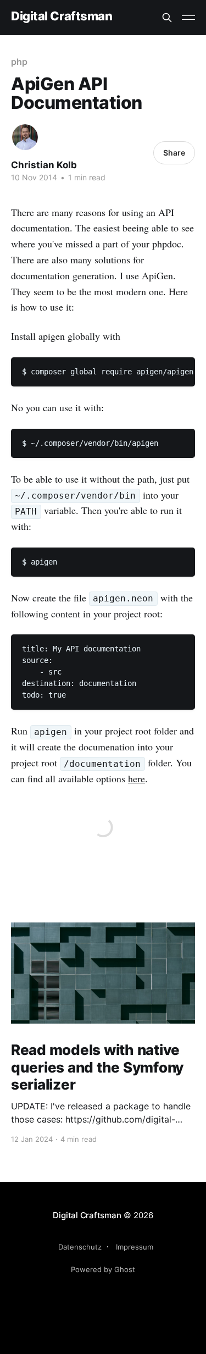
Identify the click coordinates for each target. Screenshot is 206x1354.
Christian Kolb (44, 164)
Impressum (134, 1246)
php (19, 61)
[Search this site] (167, 17)
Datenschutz (80, 1246)
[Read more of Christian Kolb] (25, 137)
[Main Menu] (188, 17)
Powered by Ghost (103, 1269)
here (136, 778)
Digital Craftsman (62, 16)
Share (174, 152)
